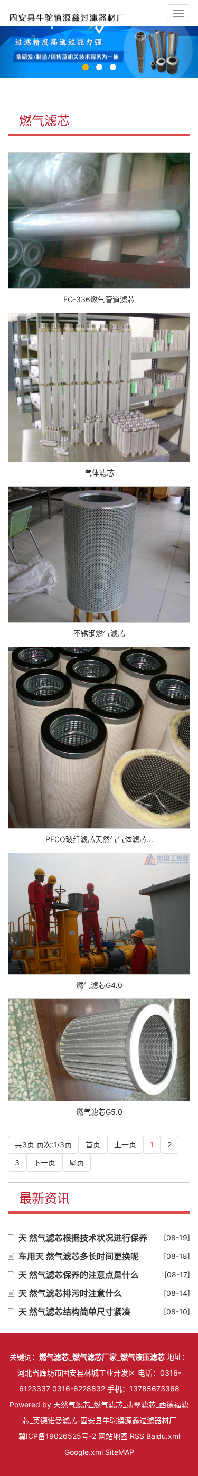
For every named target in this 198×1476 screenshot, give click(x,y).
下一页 (44, 1162)
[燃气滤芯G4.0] (99, 914)
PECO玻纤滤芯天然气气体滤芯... (99, 839)
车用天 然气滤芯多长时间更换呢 (78, 1256)
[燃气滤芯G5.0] (99, 1049)
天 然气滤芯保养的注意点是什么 (78, 1274)
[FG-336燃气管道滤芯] (99, 220)
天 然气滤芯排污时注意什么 (70, 1293)
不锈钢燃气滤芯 (99, 633)
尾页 (76, 1162)
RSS (137, 1436)
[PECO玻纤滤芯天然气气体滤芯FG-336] (99, 738)
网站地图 (113, 1436)
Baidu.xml (163, 1436)
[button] (15, 52)
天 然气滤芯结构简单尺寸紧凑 (74, 1311)
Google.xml (83, 1451)
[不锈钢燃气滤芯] (99, 554)
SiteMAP (119, 1451)
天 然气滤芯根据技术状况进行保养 (82, 1237)
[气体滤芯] (99, 387)
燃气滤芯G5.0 (99, 1111)
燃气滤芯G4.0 (99, 984)
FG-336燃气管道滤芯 (99, 299)
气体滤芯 (99, 472)
